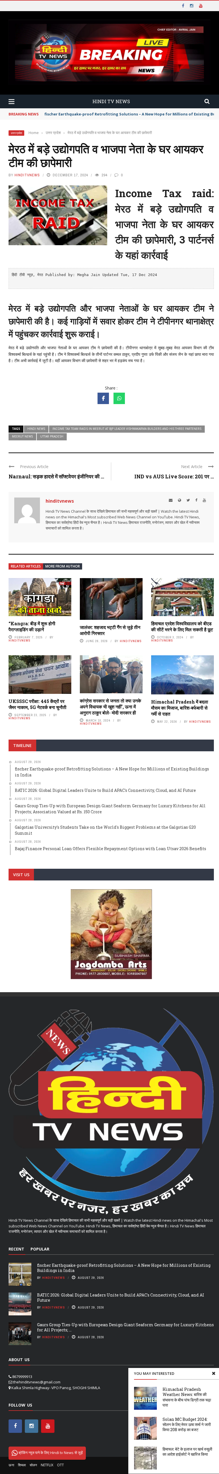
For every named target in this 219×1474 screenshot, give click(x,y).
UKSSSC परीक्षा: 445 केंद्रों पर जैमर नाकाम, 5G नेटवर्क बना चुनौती (37, 704)
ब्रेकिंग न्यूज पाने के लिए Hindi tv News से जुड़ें (50, 1452)
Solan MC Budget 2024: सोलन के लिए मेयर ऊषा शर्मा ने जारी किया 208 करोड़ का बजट (187, 1424)
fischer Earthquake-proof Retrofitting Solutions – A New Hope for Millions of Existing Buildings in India (123, 1268)
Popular (40, 1249)
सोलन (33, 1465)
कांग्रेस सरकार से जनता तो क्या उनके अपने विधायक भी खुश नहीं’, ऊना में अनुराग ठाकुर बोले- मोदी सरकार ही (110, 707)
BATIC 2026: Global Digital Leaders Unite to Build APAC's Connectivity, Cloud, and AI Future (120, 1297)
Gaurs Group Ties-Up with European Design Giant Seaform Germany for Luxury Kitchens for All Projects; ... (125, 1327)
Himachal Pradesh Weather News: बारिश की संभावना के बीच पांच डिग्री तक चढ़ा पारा (187, 1397)
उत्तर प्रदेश (16, 133)
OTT (60, 1465)
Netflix (47, 1465)
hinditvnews (27, 175)
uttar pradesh (51, 436)
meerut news (22, 436)
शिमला (22, 1465)
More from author (62, 566)
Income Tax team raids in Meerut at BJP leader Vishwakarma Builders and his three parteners (126, 429)
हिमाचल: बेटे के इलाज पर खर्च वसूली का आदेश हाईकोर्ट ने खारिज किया (187, 1451)
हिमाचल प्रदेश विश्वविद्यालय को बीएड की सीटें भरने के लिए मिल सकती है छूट (182, 626)
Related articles (26, 566)
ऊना (11, 1465)
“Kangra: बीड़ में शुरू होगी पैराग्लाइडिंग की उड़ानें (32, 626)
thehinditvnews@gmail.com (36, 1382)
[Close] (213, 1373)
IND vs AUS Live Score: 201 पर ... (174, 476)
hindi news (36, 429)
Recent (16, 1249)
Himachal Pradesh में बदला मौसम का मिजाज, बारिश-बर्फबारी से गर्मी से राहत (179, 708)
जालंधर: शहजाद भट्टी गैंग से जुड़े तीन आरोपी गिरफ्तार (110, 630)
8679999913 (22, 1376)
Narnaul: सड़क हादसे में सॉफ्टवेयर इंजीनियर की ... (56, 476)
